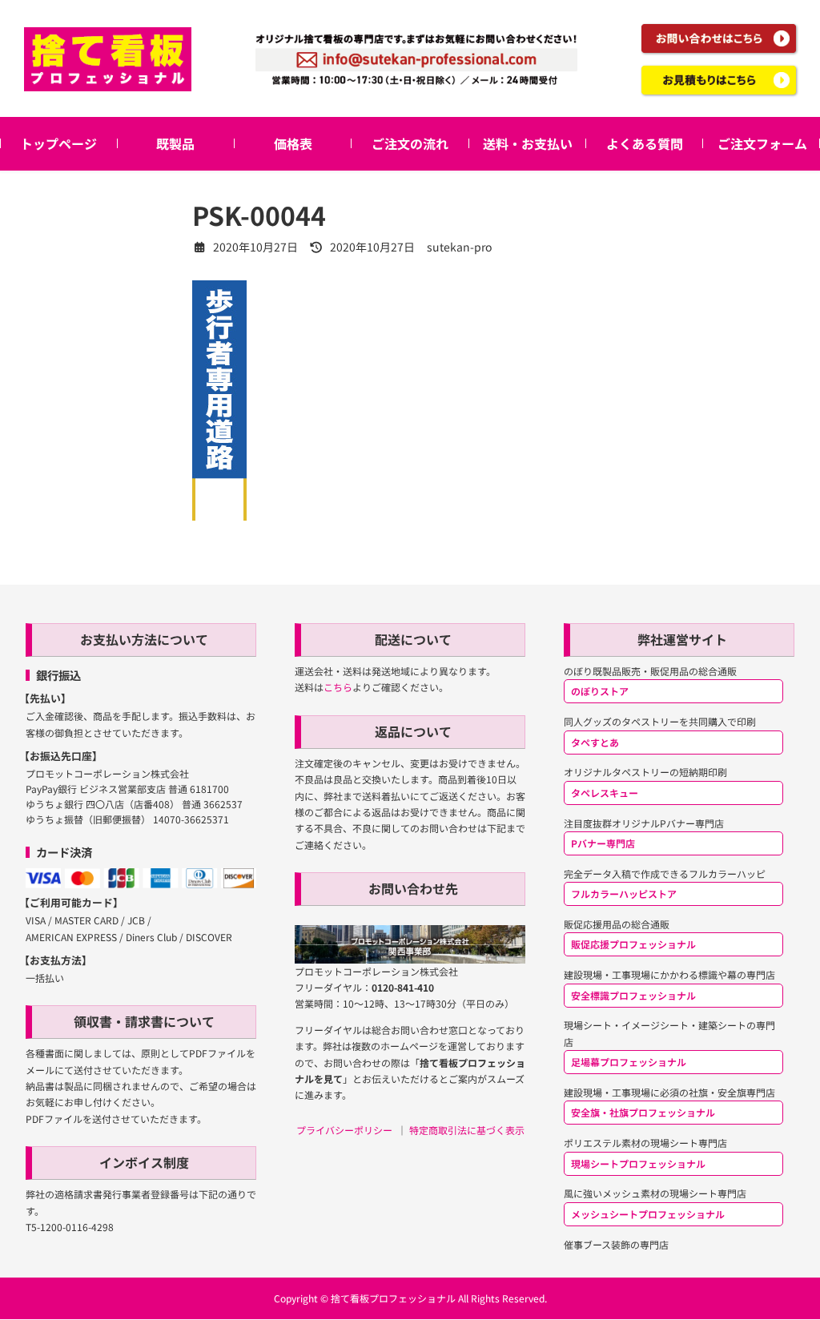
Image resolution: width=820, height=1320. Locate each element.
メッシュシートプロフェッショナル (648, 1214)
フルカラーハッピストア (624, 894)
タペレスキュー (604, 792)
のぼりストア (600, 691)
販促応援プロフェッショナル (633, 945)
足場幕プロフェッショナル (628, 1062)
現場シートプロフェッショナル (638, 1163)
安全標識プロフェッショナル (633, 995)
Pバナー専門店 (603, 843)
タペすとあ (595, 742)
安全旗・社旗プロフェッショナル (643, 1113)
